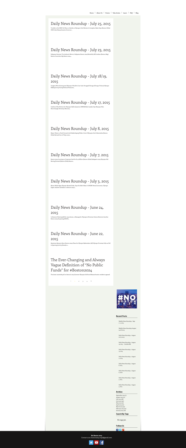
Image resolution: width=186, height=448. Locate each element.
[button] (116, 12)
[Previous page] (70, 281)
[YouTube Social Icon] (96, 442)
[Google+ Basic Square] (123, 430)
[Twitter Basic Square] (120, 430)
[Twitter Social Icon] (91, 442)
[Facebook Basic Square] (117, 430)
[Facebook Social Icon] (101, 442)
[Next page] (91, 281)
